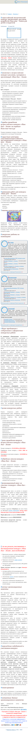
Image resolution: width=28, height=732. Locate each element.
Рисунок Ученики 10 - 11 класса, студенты (14, 266)
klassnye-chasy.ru (11, 729)
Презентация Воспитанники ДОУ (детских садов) (14, 289)
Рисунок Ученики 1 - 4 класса (11, 261)
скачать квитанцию (14, 510)
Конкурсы (15, 14)
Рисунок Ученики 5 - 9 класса (11, 263)
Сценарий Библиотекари (9, 321)
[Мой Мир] (17, 725)
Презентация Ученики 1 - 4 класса (12, 292)
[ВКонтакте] (12, 725)
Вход (19, 1)
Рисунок (11, 242)
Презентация (12, 277)
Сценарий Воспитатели (9, 320)
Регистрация (24, 1)
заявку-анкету (18, 559)
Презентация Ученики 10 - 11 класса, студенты (15, 297)
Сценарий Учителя (8, 319)
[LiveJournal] (19, 725)
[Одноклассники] (15, 725)
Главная (9, 14)
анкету (12, 576)
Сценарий (11, 308)
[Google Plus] (20, 725)
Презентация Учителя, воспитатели (12, 300)
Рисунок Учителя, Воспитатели (11, 268)
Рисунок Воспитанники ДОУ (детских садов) (14, 258)
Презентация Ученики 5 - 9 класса (12, 294)
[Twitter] (14, 725)
